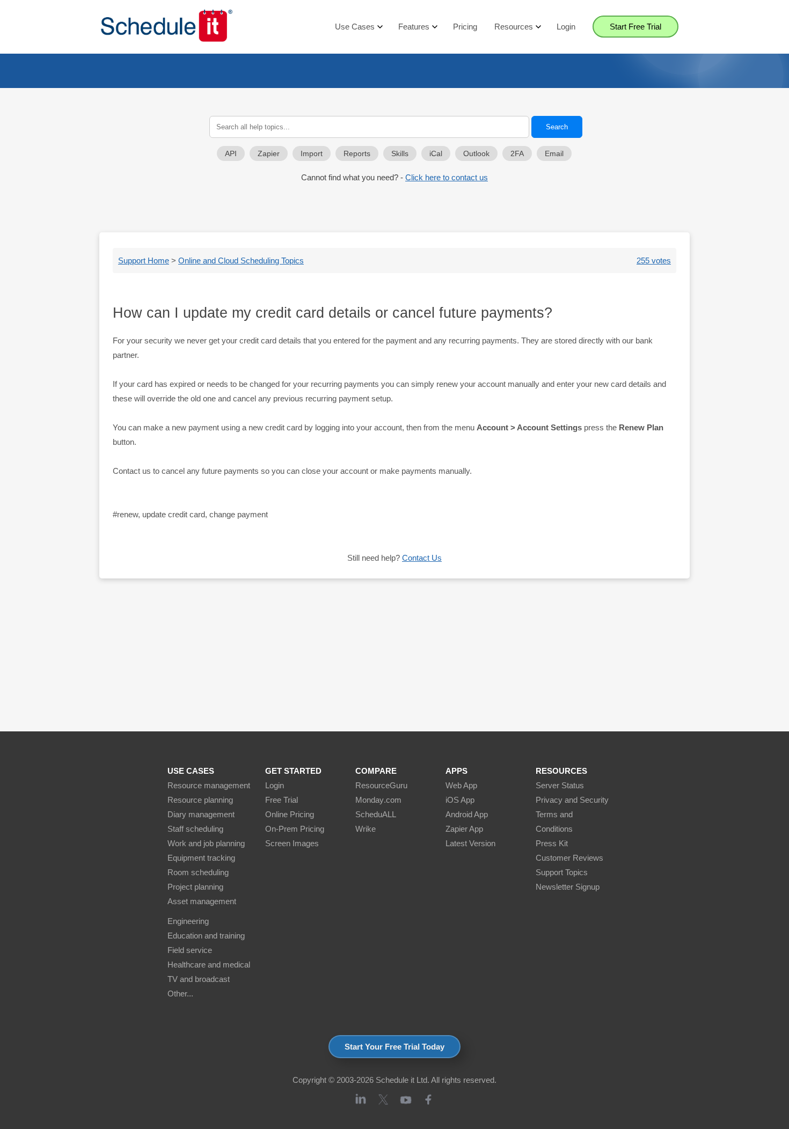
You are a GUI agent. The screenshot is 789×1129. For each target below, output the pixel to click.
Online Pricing (289, 814)
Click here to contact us (446, 177)
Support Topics (562, 872)
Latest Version (470, 843)
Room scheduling (198, 872)
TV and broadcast (198, 979)
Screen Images (292, 843)
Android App (466, 814)
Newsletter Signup (568, 886)
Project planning (195, 886)
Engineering (188, 921)
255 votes (654, 260)
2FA (517, 154)
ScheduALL (375, 814)
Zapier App (464, 828)
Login (566, 26)
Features (413, 26)
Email (554, 154)
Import (312, 154)
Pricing (465, 26)
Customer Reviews (569, 857)
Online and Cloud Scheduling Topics (241, 260)
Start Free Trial (635, 26)
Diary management (201, 814)
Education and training (206, 935)
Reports (357, 154)
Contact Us (422, 557)
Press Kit (552, 843)
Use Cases (355, 26)
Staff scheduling (195, 828)
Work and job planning (206, 843)
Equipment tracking (201, 857)
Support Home (143, 260)
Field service (189, 950)
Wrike (365, 828)
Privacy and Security (572, 799)
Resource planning (200, 799)
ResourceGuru (381, 785)
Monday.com (378, 799)
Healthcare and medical (208, 964)
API (231, 154)
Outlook (476, 154)
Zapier (269, 154)
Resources (513, 26)
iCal (435, 154)
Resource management (208, 785)
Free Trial (281, 799)
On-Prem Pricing (294, 828)
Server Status (560, 785)
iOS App (459, 799)
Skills (399, 154)
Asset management (201, 901)
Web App (461, 785)
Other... (180, 993)
